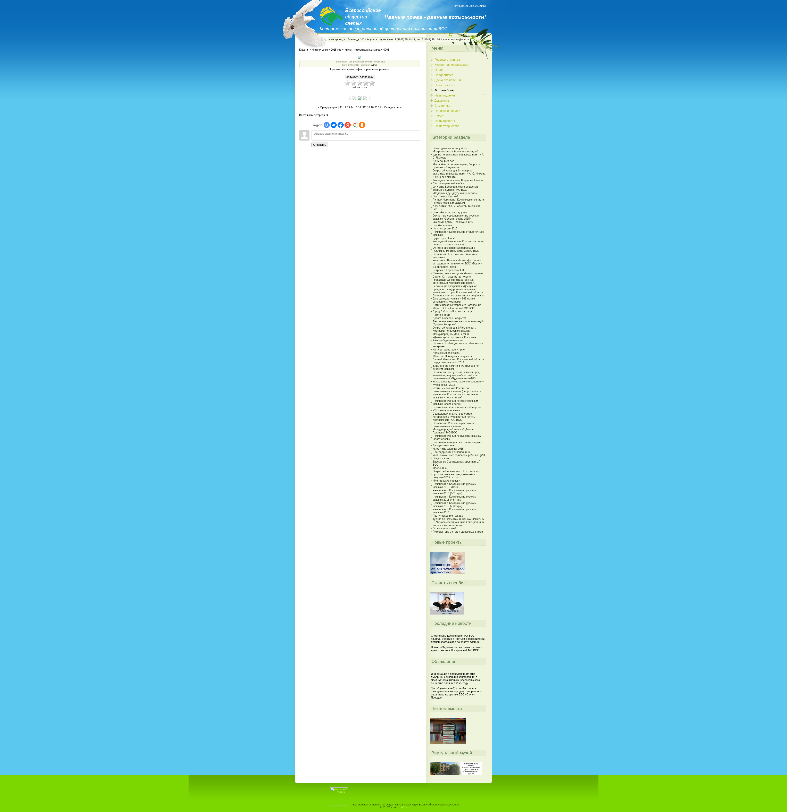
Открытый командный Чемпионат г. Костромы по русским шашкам (454, 329)
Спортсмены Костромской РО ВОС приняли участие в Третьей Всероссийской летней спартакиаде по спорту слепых (457, 638)
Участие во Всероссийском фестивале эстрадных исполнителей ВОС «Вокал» (457, 262)
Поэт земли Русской (445, 196)
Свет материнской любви (448, 183)
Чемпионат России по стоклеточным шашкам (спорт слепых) (455, 396)
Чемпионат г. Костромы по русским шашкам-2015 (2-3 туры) (454, 504)
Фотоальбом (320, 49)
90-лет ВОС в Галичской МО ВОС (454, 308)
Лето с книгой (441, 314)
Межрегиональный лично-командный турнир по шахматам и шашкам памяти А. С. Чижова (458, 154)
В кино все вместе (444, 176)
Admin (374, 65)
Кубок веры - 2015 (444, 384)
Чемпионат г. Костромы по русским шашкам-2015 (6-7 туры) (454, 492)
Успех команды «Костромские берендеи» (458, 381)
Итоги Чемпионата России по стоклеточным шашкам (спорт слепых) (457, 390)
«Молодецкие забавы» (447, 480)
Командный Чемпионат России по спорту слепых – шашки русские (458, 243)
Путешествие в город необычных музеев (458, 273)
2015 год (336, 49)
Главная (304, 49)
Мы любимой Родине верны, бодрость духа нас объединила (456, 166)
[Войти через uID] (327, 125)
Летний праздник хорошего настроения (457, 304)
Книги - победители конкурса (362, 49)
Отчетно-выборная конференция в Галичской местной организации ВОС (456, 249)
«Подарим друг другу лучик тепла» (455, 193)
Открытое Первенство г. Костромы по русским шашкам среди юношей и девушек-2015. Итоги (456, 474)
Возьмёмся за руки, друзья (450, 212)
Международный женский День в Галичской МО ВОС (453, 431)
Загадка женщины (444, 445)
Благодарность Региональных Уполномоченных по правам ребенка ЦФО (459, 453)
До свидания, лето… (445, 266)
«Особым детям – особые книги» (453, 221)
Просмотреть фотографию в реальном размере (359, 69)
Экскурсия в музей (444, 528)
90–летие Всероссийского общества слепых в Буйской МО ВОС (455, 188)
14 (352, 107)
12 (344, 107)
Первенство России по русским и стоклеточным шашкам (453, 425)
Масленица (440, 468)
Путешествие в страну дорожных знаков (458, 531)
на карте (376, 39)
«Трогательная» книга (446, 410)
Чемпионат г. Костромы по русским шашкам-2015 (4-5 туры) (454, 498)
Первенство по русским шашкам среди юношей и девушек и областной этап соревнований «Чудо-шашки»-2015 (457, 375)
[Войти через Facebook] (341, 125)
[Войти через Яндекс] (348, 125)
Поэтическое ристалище (448, 515)
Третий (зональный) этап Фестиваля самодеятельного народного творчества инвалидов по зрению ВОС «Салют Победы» (456, 693)
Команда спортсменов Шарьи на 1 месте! (458, 180)
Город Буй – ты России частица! (453, 311)
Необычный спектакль (446, 352)
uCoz (404, 807)
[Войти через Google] (354, 125)
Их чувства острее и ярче (449, 349)
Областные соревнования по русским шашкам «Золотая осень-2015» (456, 217)
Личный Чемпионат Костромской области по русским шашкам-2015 (458, 361)
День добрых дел (443, 160)
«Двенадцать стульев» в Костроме (454, 337)
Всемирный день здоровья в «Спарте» (457, 407)
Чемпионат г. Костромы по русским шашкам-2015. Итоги (454, 485)
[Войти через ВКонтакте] (334, 125)
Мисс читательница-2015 (448, 448)
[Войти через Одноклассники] (362, 125)
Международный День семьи (451, 334)
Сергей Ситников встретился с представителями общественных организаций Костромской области (454, 279)
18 (368, 107)
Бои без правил (442, 225)
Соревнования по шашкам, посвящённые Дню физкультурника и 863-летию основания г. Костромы (458, 298)
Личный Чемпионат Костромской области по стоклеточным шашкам (458, 201)
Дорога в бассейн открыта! (449, 318)
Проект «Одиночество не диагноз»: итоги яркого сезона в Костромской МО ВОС (456, 649)
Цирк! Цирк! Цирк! (444, 238)
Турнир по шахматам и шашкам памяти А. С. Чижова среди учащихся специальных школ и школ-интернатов (459, 522)
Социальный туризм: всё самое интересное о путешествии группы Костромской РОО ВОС (454, 416)
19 (372, 107)
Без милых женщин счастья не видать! (457, 442)
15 (355, 107)
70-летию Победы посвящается (452, 356)
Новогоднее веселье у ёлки (450, 148)
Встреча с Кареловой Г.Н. (449, 270)
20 (375, 107)
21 (379, 107)
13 (348, 107)
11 (341, 107)
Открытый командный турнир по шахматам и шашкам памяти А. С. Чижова (459, 172)
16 (359, 107)
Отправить (319, 144)
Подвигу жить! (441, 458)
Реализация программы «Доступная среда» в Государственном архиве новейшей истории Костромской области (458, 289)
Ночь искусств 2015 (445, 228)
